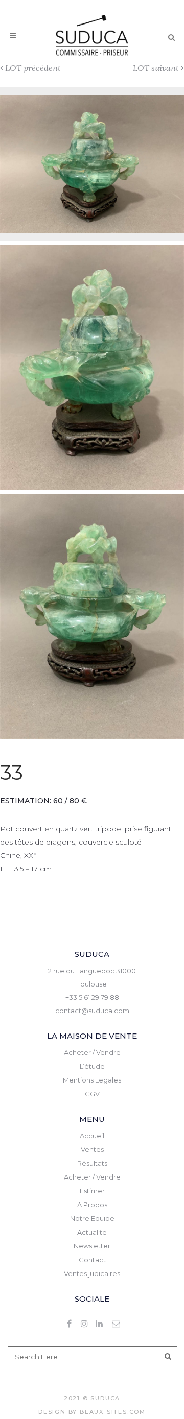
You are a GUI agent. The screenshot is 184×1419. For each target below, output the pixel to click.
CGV (92, 1094)
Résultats (92, 1163)
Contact (92, 1260)
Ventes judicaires (92, 1273)
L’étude (92, 1066)
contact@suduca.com (92, 1010)
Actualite (92, 1232)
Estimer (92, 1191)
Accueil (92, 1136)
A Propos (92, 1204)
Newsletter (92, 1246)
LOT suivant (156, 68)
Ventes (92, 1149)
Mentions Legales (92, 1080)
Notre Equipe (92, 1218)
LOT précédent (33, 68)
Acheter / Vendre (92, 1052)
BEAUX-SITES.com (113, 1411)
